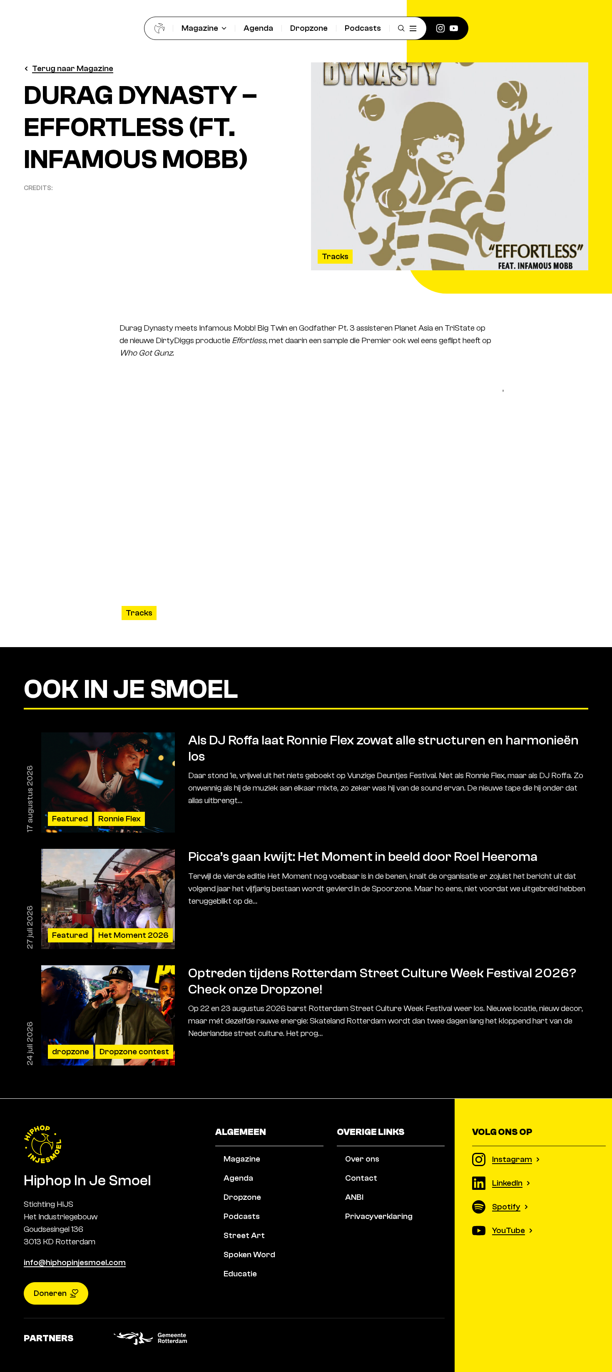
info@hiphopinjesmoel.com (75, 1262)
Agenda (258, 28)
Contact (361, 1178)
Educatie (240, 1273)
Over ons (362, 1159)
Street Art (244, 1235)
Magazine (200, 28)
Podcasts (363, 28)
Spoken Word (249, 1254)
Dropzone (309, 28)
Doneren (50, 1293)
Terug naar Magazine (72, 68)
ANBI (354, 1197)
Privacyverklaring (379, 1216)
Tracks (335, 256)
